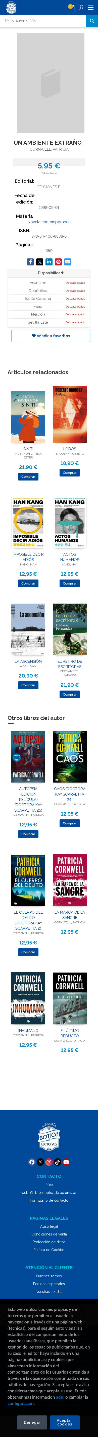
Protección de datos (49, 1242)
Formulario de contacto (49, 1200)
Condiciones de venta (49, 1234)
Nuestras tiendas (49, 1292)
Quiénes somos (49, 1276)
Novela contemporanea (49, 222)
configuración (21, 1403)
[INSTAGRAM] (49, 1162)
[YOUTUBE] (66, 1162)
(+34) (49, 1185)
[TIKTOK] (57, 1162)
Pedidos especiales (49, 1284)
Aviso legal (49, 1226)
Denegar (32, 1422)
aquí (60, 1397)
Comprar (28, 476)
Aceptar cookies (65, 1422)
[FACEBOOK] (32, 1162)
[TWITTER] (40, 1162)
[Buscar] (92, 21)
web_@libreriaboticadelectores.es (49, 1193)
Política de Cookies (49, 1250)
